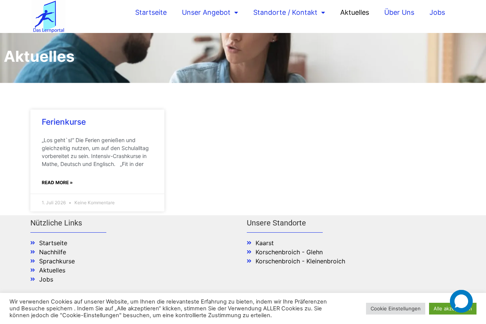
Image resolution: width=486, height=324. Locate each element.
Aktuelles (354, 12)
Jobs (437, 12)
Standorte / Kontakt (285, 12)
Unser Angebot (206, 12)
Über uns (399, 12)
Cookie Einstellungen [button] (396, 308)
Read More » (57, 182)
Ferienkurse (64, 122)
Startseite (151, 12)
